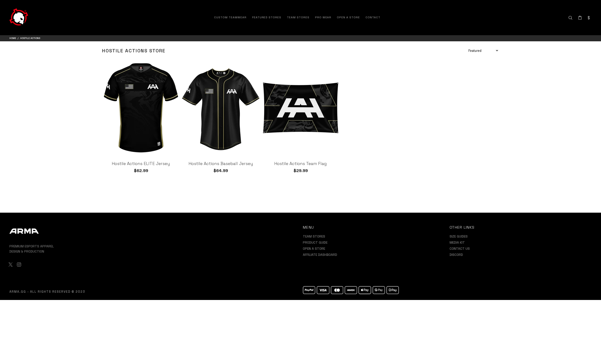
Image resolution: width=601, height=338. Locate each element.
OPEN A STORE (314, 248)
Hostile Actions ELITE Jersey (141, 163)
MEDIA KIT (457, 242)
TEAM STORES (314, 236)
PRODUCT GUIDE (315, 242)
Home (12, 38)
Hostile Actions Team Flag (300, 163)
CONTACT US (460, 248)
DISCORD (456, 255)
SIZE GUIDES (459, 236)
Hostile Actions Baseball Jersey (221, 163)
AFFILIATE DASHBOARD (320, 255)
